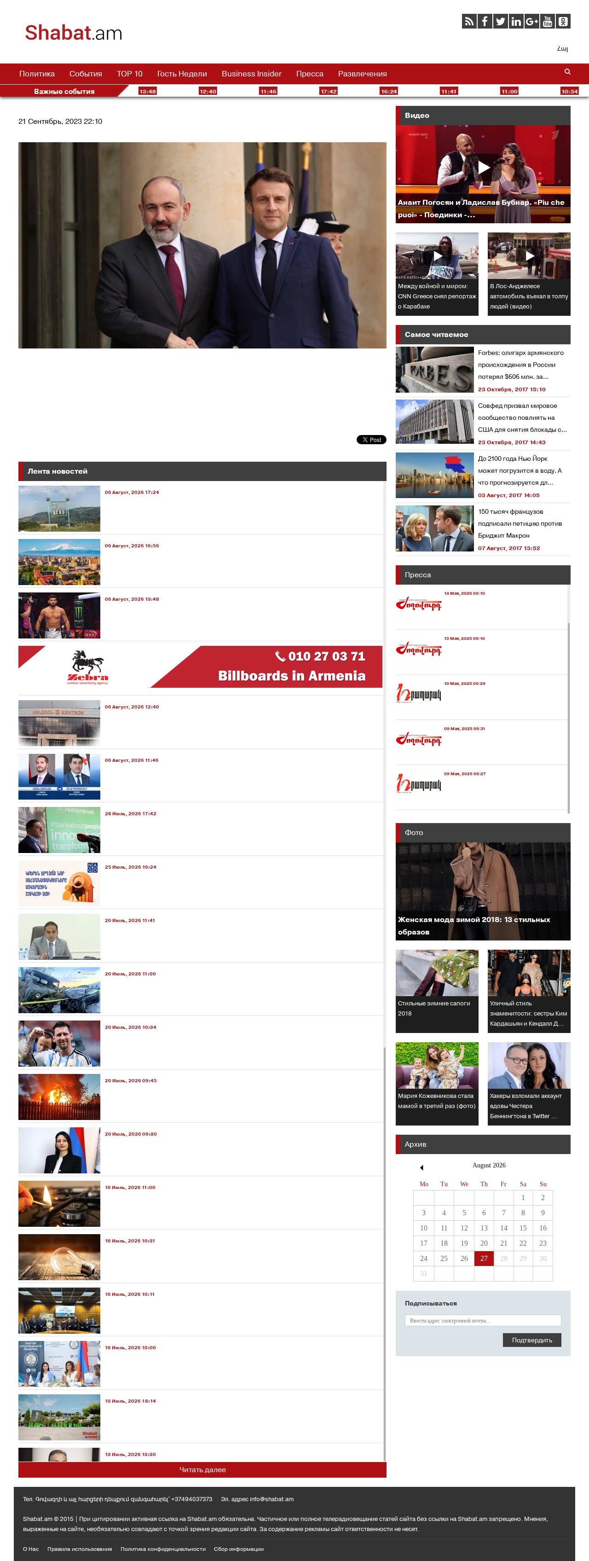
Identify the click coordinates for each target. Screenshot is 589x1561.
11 (444, 1228)
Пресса (309, 74)
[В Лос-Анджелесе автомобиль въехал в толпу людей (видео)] (529, 255)
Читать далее (202, 1469)
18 (444, 1243)
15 (523, 1228)
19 (464, 1243)
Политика (37, 74)
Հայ (562, 48)
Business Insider (252, 74)
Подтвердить (532, 1340)
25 (444, 1258)
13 (484, 1228)
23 (543, 1243)
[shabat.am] (73, 39)
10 (423, 1228)
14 (504, 1228)
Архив (416, 1144)
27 (484, 1258)
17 (423, 1243)
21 (504, 1243)
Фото (414, 832)
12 (464, 1228)
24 (423, 1258)
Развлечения (362, 74)
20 (484, 1243)
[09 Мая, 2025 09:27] (441, 801)
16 (543, 1228)
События (85, 74)
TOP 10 (130, 74)
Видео (417, 115)
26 (464, 1258)
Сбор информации (239, 1549)
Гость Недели (182, 74)
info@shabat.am (272, 1499)
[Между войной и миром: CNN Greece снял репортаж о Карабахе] (437, 255)
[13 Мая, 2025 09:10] (440, 666)
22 (523, 1243)
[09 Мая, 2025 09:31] (440, 756)
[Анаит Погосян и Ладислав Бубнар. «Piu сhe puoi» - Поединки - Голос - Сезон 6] (483, 174)
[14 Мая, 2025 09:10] (440, 621)
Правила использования (79, 1549)
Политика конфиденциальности (163, 1549)
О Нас (31, 1549)
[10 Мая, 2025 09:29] (440, 711)
